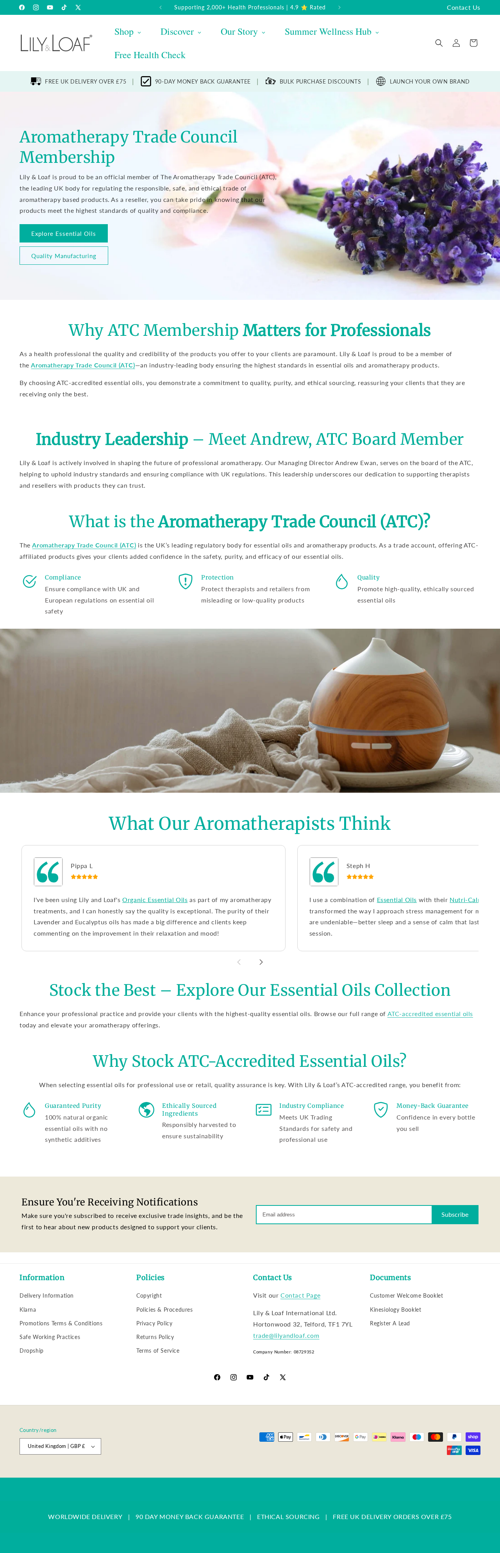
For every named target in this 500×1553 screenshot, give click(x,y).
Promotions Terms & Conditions (61, 1323)
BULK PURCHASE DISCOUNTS (320, 81)
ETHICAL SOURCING (288, 1516)
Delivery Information (47, 1295)
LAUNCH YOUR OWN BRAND (430, 81)
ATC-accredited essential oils (430, 1013)
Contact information (309, 1473)
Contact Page (300, 1295)
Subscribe (454, 1214)
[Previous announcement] (160, 7)
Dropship (32, 1350)
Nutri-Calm (466, 899)
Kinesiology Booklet (395, 1309)
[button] (439, 43)
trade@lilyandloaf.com (286, 1335)
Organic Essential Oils (155, 899)
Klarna (28, 1309)
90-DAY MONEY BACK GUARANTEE (203, 81)
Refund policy (143, 1473)
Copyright (149, 1295)
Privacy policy (180, 1473)
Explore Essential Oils (63, 233)
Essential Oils (397, 899)
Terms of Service (158, 1350)
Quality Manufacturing (63, 255)
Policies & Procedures (164, 1309)
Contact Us (463, 7)
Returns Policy (155, 1337)
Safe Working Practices (50, 1337)
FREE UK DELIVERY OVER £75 (85, 81)
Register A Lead (390, 1323)
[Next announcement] (339, 7)
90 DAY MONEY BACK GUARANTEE (190, 1516)
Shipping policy (263, 1473)
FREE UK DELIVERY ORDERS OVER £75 (392, 1516)
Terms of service (221, 1473)
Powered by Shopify (98, 1473)
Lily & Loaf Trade (56, 1473)
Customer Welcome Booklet (406, 1295)
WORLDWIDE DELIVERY (85, 1516)
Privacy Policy (154, 1323)
